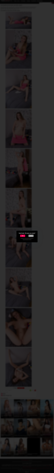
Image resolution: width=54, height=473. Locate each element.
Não (31, 235)
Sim (22, 235)
